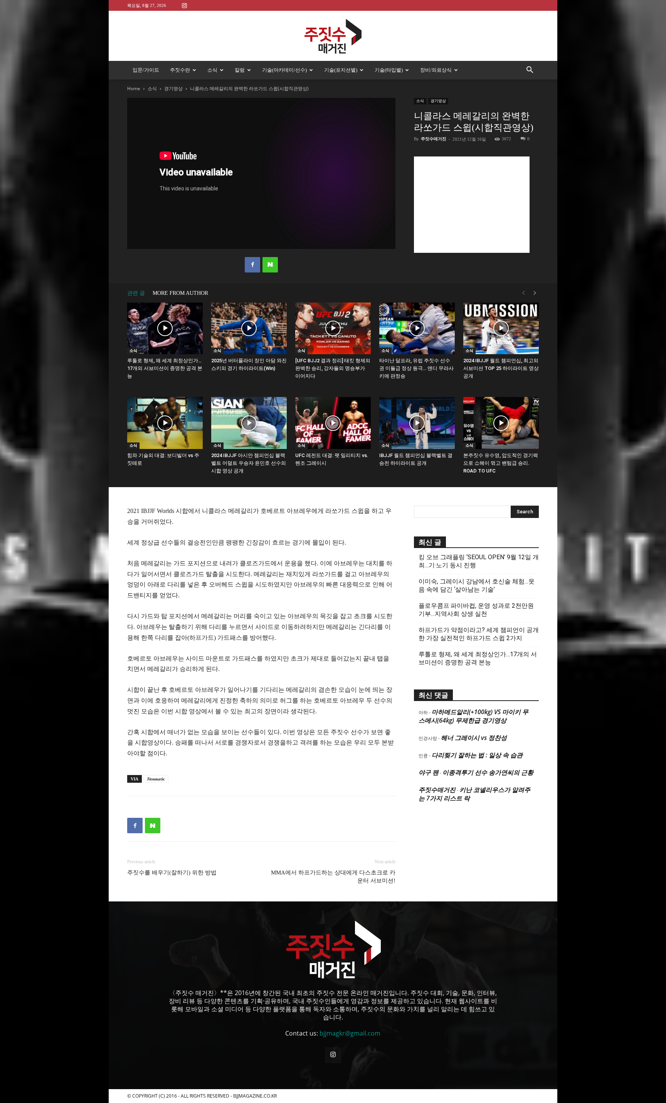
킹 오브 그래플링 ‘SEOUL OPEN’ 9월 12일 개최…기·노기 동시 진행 (479, 561)
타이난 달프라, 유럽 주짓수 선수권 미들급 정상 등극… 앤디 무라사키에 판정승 (416, 368)
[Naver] (270, 264)
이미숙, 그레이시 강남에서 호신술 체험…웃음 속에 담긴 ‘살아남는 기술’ (477, 585)
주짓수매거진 (433, 138)
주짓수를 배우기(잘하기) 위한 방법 (172, 872)
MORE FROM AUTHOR (180, 293)
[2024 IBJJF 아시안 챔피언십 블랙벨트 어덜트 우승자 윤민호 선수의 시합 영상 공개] (249, 423)
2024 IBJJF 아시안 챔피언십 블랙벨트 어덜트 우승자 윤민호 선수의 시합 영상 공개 (248, 463)
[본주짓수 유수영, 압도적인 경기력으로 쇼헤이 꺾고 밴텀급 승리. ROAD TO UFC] (501, 423)
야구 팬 (429, 772)
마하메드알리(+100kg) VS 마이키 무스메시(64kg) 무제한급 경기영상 (473, 716)
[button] (529, 70)
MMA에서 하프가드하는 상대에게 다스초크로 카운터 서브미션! (333, 876)
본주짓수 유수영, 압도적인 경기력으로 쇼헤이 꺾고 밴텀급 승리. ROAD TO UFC (500, 463)
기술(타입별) (389, 70)
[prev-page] (523, 293)
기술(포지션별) (340, 70)
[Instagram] (184, 5)
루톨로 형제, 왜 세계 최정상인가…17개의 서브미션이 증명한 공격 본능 (164, 368)
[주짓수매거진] (333, 36)
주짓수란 (180, 70)
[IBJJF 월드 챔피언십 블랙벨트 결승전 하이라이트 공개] (417, 423)
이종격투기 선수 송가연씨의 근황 (487, 772)
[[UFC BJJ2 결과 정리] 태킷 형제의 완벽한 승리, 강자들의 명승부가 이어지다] (333, 329)
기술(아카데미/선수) (284, 70)
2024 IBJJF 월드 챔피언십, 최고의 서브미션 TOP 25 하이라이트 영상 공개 (501, 368)
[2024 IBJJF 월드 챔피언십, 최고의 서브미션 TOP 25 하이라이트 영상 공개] (501, 329)
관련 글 (136, 293)
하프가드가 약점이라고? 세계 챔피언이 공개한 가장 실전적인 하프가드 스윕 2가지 (479, 634)
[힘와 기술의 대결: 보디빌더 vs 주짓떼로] (165, 423)
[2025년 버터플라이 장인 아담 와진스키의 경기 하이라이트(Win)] (249, 329)
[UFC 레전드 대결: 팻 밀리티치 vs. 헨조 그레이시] (333, 423)
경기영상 (173, 88)
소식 (212, 70)
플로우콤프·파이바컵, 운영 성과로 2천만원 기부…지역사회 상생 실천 (476, 609)
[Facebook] (252, 264)
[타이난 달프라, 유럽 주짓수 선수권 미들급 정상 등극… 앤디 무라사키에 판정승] (417, 329)
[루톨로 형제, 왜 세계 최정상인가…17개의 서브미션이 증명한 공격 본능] (165, 329)
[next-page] (535, 293)
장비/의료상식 (436, 70)
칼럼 (240, 70)
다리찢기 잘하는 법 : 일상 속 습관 (477, 755)
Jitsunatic (156, 779)
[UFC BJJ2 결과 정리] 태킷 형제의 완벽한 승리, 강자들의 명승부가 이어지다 (332, 368)
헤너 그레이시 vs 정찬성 (474, 737)
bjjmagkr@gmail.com (350, 1033)
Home (133, 88)
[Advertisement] (472, 204)
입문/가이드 (146, 70)
